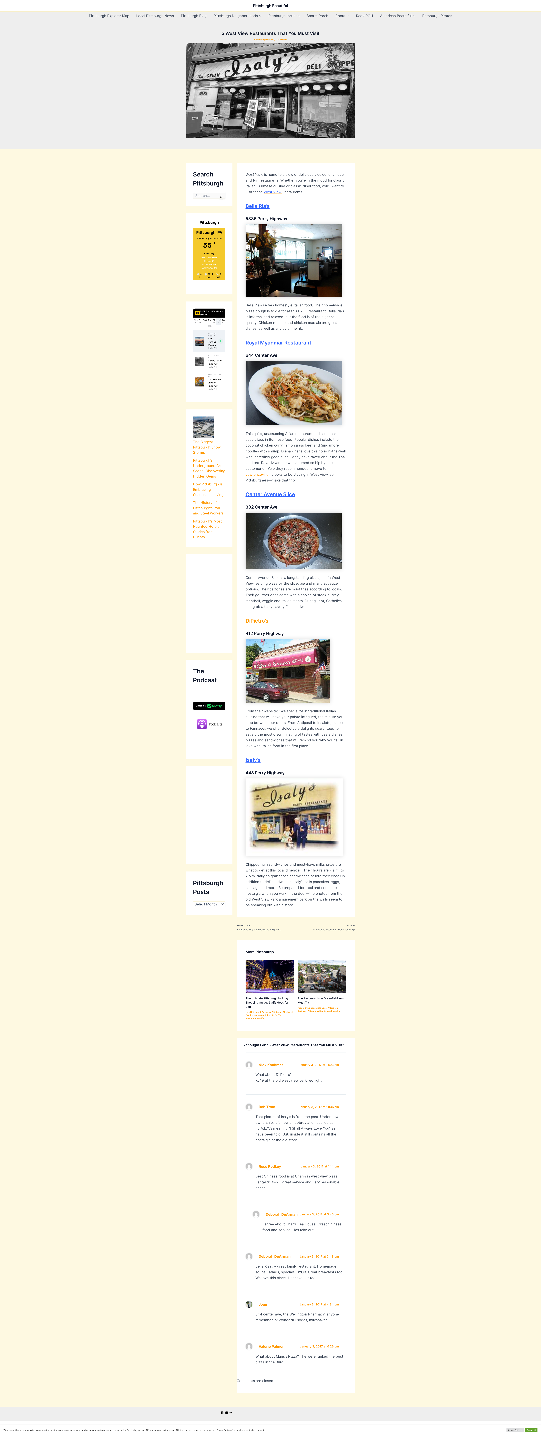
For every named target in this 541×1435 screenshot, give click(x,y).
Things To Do (271, 1015)
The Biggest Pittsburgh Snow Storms (207, 447)
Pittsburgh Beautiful (270, 6)
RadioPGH (364, 16)
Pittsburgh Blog (194, 16)
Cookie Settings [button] (515, 1430)
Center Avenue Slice (270, 494)
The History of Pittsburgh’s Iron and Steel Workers (208, 508)
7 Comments (281, 39)
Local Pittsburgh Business (258, 1012)
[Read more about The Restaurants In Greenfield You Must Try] (322, 976)
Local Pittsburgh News (155, 16)
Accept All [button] (531, 1430)
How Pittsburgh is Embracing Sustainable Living (208, 489)
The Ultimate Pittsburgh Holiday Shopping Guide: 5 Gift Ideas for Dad (267, 1002)
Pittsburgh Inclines (284, 16)
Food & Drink (304, 1008)
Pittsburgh (277, 1012)
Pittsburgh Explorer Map (109, 16)
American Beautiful (396, 16)
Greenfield (316, 1008)
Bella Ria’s (258, 206)
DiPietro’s (257, 621)
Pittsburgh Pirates (437, 16)
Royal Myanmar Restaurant (278, 343)
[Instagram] (226, 1412)
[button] (259, 16)
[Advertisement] (209, 603)
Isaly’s (253, 760)
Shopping (259, 1015)
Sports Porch (317, 16)
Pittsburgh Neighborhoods (236, 16)
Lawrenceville (257, 474)
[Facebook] (222, 1412)
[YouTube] (231, 1412)
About (340, 16)
